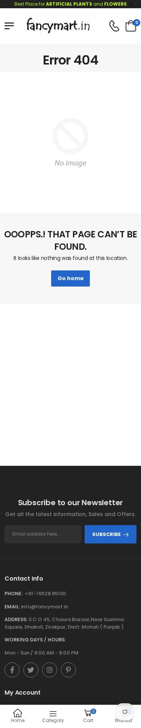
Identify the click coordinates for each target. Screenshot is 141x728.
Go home (71, 278)
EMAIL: (12, 606)
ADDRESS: (16, 619)
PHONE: (14, 593)
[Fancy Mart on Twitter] (30, 669)
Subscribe (106, 534)
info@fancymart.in (44, 606)
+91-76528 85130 (45, 593)
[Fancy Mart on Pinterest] (68, 669)
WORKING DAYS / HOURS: (35, 639)
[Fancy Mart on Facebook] (12, 669)
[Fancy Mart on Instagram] (49, 669)
